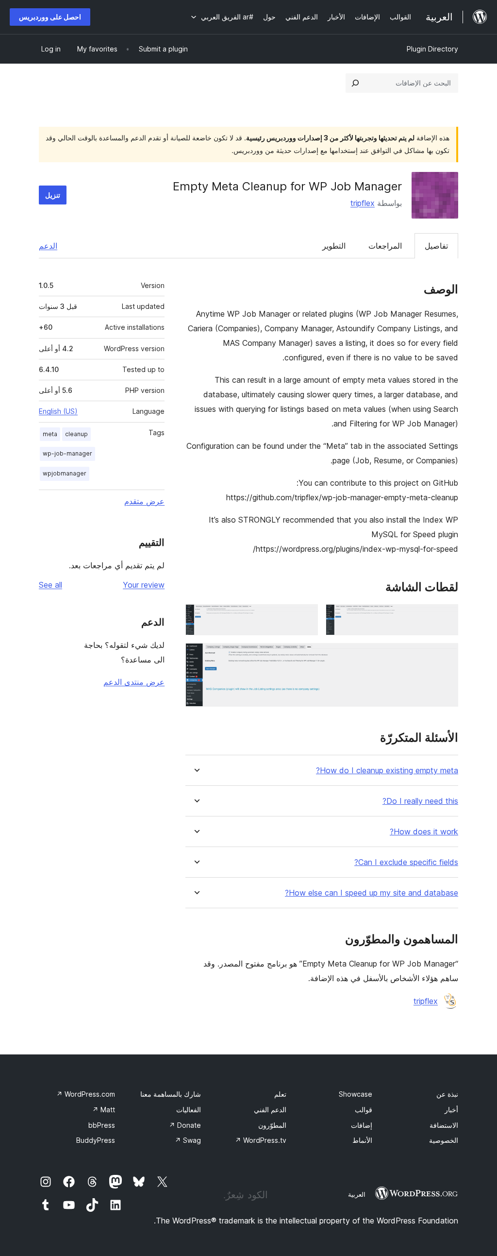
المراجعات (385, 246)
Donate (185, 1125)
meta (50, 434)
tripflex (362, 203)
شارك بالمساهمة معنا (170, 1094)
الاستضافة (444, 1125)
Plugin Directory (432, 49)
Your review (144, 585)
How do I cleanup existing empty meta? (387, 770)
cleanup (76, 434)
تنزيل (52, 195)
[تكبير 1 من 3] (445, 617)
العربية (356, 1194)
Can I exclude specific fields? (406, 862)
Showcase (355, 1094)
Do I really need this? (420, 801)
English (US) (58, 411)
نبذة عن (447, 1094)
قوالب (363, 1109)
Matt (103, 1109)
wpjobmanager (64, 473)
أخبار (451, 1109)
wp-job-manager (67, 453)
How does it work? (424, 831)
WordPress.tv (260, 1140)
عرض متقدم (144, 501)
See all (50, 585)
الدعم (48, 246)
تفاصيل (436, 246)
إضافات (361, 1125)
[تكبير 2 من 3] (305, 617)
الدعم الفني (270, 1109)
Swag (188, 1140)
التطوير (334, 246)
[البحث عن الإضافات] (355, 83)
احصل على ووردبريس (50, 17)
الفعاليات (188, 1109)
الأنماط (362, 1140)
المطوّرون (272, 1125)
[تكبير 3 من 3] (445, 656)
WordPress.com (85, 1094)
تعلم (280, 1094)
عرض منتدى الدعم (134, 682)
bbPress (101, 1125)
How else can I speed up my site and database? (371, 893)
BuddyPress (95, 1140)
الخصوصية (443, 1140)
